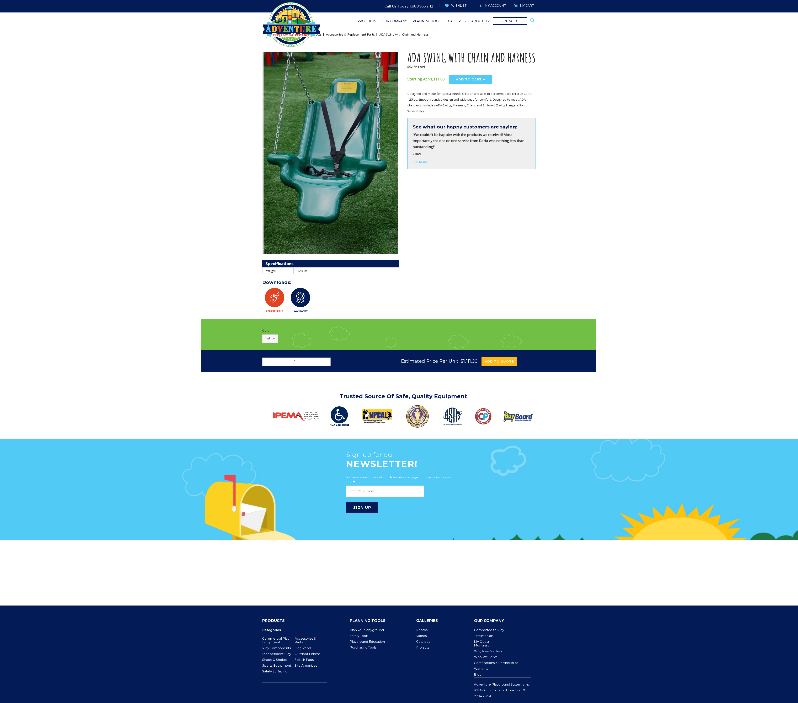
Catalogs (423, 642)
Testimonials (483, 636)
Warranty (481, 669)
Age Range (272, 688)
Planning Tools (367, 620)
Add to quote (499, 361)
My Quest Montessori (482, 643)
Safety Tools (359, 636)
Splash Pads (304, 660)
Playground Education (367, 642)
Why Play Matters (488, 651)
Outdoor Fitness (307, 654)
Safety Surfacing (274, 671)
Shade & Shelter (274, 660)
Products (273, 620)
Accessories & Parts (305, 640)
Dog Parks (303, 648)
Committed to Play (489, 630)
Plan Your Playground (367, 630)
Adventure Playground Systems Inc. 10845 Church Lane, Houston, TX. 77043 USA (502, 690)
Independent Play (276, 654)
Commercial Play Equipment (275, 640)
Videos (421, 636)
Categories (271, 630)
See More (420, 162)
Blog (478, 674)
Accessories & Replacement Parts (350, 34)
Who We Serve (486, 657)
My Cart (527, 5)
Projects (422, 647)
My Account (495, 5)
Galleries (427, 620)
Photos (421, 630)
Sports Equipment (276, 665)
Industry (304, 688)
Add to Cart (469, 79)
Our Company (489, 620)
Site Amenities (306, 665)
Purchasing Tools (363, 647)
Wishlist (458, 5)
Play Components (276, 648)
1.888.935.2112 (421, 6)
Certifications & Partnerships (496, 663)
